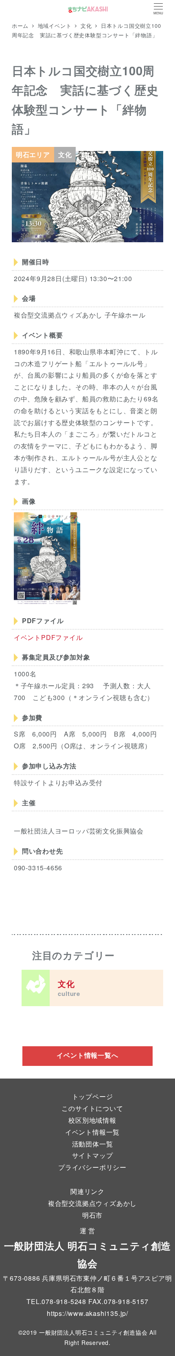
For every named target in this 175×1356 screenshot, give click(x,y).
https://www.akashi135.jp (86, 1313)
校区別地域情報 (92, 1120)
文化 (69, 988)
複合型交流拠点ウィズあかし (92, 1203)
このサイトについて (92, 1108)
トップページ (92, 1096)
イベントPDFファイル (48, 637)
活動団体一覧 (92, 1144)
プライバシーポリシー (92, 1167)
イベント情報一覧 (92, 1132)
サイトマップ (92, 1155)
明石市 (92, 1215)
